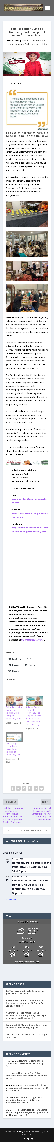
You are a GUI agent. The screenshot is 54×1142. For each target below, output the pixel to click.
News (10, 44)
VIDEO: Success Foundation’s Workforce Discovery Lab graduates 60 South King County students (25, 1003)
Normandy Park (21, 44)
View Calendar (9, 899)
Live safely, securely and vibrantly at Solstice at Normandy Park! (14, 749)
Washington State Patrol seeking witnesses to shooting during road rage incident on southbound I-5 (26, 1015)
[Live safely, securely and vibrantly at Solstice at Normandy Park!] (14, 737)
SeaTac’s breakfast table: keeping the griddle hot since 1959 (25, 992)
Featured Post (39, 40)
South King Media (21, 1131)
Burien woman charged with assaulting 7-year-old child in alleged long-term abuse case (24, 1100)
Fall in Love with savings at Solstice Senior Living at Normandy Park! (14, 713)
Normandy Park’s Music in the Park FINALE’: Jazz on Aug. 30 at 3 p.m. (31, 867)
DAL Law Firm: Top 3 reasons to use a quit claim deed (27, 1035)
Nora (8, 1097)
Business (26, 40)
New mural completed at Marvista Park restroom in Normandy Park (25, 1063)
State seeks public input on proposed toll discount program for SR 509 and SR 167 (27, 1088)
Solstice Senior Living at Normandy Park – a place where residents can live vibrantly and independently (34, 716)
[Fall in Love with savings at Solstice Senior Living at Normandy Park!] (14, 701)
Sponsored (35, 44)
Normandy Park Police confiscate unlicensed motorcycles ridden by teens (26, 1076)
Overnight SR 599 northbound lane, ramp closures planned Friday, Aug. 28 (26, 1026)
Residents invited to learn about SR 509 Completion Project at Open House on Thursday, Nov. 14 (27, 1112)
